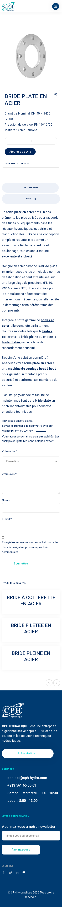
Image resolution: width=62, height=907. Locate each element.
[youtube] (24, 872)
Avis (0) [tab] (31, 199)
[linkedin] (17, 872)
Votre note (9, 451)
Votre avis (9, 474)
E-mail (7, 519)
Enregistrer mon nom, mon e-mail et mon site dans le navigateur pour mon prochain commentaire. (30, 547)
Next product (56, 682)
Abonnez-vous (21, 849)
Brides (25, 163)
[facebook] (3, 872)
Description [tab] (30, 188)
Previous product (49, 682)
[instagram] (10, 872)
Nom (6, 500)
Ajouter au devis (20, 152)
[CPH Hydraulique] (9, 6)
